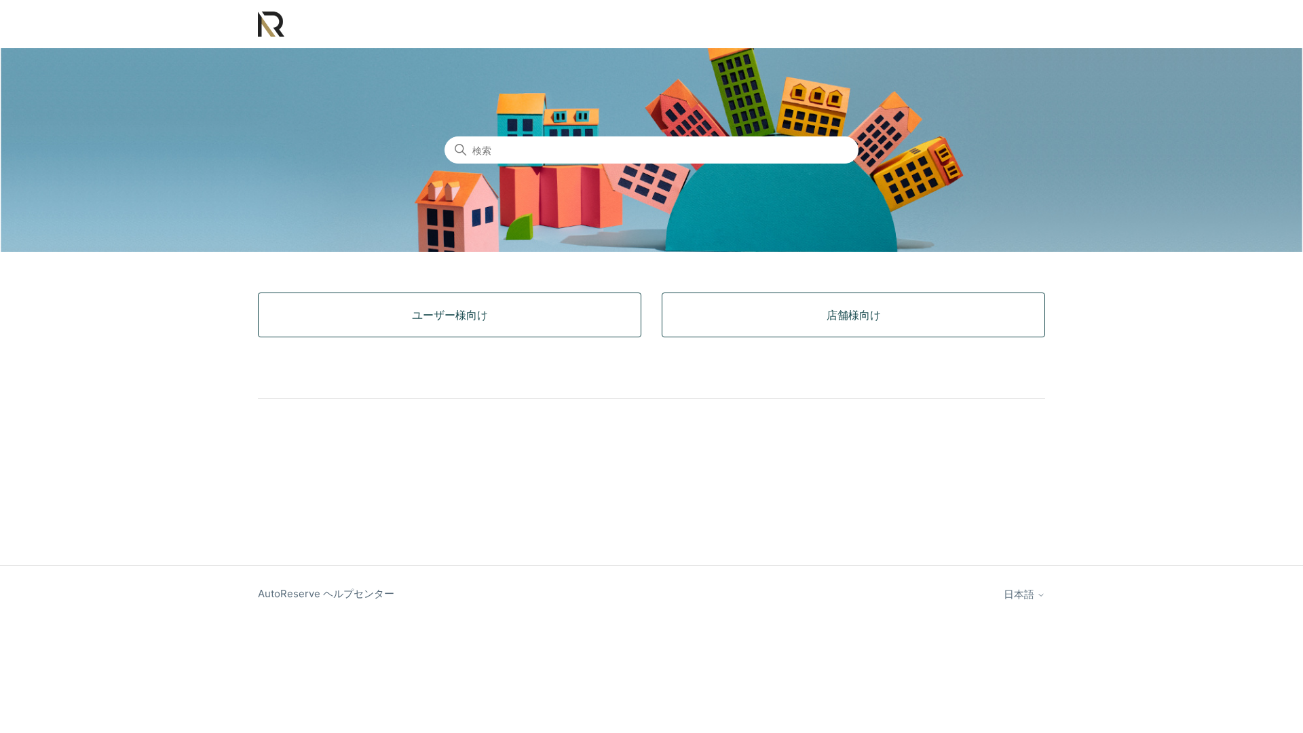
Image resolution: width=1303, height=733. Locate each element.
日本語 (1020, 594)
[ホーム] (271, 24)
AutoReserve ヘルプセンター (326, 593)
